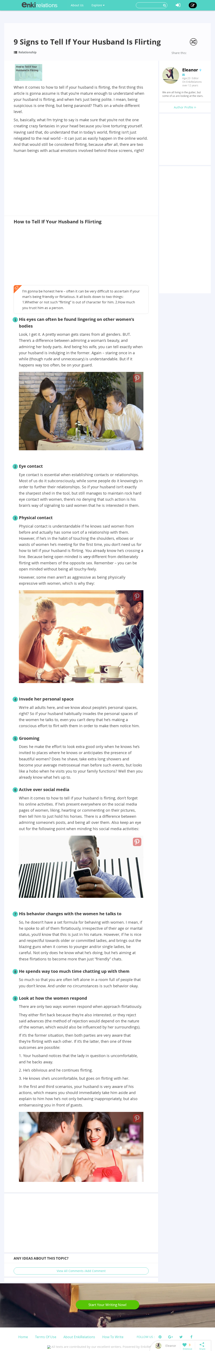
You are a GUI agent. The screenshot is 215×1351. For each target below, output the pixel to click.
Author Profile (184, 107)
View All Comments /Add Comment (81, 1271)
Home (23, 1337)
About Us (77, 5)
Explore (97, 5)
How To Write (112, 1337)
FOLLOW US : (146, 1337)
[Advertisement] (81, 185)
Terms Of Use (45, 1337)
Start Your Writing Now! (107, 1304)
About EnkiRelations (79, 1337)
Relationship (27, 52)
